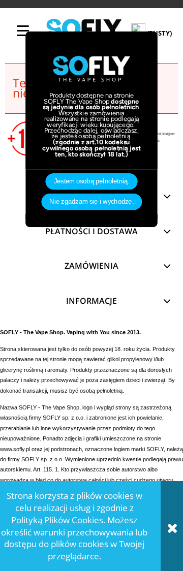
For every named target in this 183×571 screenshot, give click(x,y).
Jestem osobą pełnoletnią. (92, 181)
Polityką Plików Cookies (57, 520)
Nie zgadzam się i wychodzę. (91, 201)
